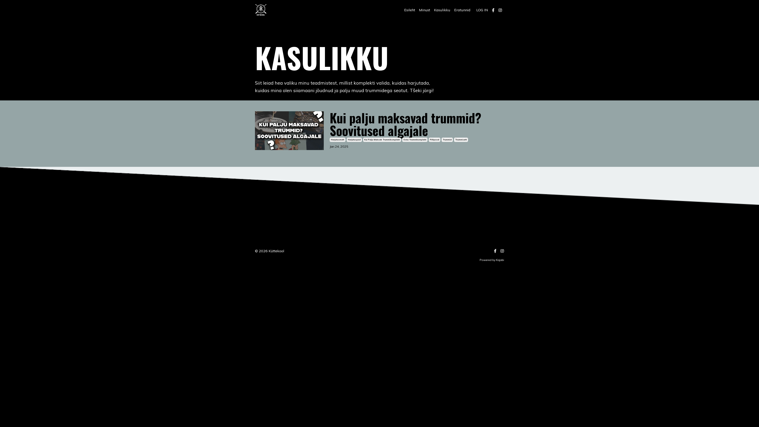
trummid (447, 139)
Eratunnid (462, 10)
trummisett (461, 139)
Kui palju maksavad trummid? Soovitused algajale (405, 124)
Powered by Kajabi (492, 260)
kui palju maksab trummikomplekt (382, 139)
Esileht (409, 10)
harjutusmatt (337, 139)
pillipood (434, 139)
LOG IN (482, 10)
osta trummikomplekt (414, 139)
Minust (424, 10)
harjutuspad (354, 139)
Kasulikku (442, 10)
